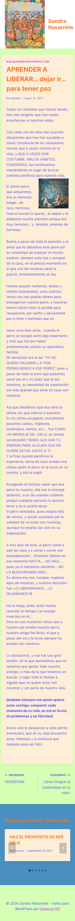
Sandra (16, 98)
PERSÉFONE (15, 778)
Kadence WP (50, 909)
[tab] (30, 870)
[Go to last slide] (12, 848)
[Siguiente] (63, 848)
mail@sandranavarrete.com (27, 61)
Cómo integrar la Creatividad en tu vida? (56, 784)
